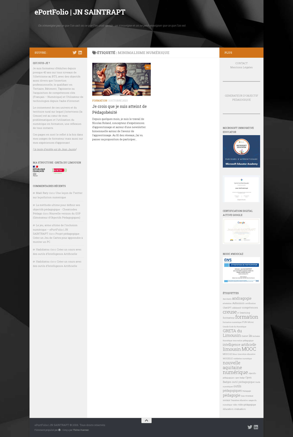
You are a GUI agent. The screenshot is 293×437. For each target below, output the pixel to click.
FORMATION (99, 100)
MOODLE (228, 358)
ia (250, 335)
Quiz (243, 396)
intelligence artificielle (239, 344)
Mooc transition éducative (243, 354)
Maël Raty (42, 193)
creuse (230, 312)
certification (250, 303)
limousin (232, 349)
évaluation (240, 409)
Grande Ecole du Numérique (234, 326)
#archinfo (227, 299)
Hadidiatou (43, 249)
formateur (229, 317)
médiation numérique (242, 358)
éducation (228, 409)
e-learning (243, 312)
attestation (227, 303)
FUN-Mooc (248, 322)
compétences (250, 307)
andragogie (241, 298)
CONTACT (241, 63)
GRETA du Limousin (232, 333)
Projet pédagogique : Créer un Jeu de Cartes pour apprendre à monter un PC (58, 237)
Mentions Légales (241, 67)
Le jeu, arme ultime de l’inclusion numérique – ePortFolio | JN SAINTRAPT (55, 229)
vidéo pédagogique (247, 404)
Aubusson (238, 303)
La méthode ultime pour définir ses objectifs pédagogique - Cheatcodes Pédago (56, 209)
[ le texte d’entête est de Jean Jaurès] (54, 149)
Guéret (244, 336)
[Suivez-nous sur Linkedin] (80, 52)
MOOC (249, 348)
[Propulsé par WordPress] (59, 430)
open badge (240, 377)
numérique (235, 372)
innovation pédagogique (243, 340)
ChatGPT (227, 307)
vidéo (235, 404)
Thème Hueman (81, 429)
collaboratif (236, 308)
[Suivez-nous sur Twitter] (75, 52)
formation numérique (232, 322)
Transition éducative (239, 400)
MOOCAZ (227, 354)
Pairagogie (246, 391)
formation (246, 316)
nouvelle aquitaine (232, 365)
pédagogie (231, 395)
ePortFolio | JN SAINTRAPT (80, 11)
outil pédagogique (243, 382)
